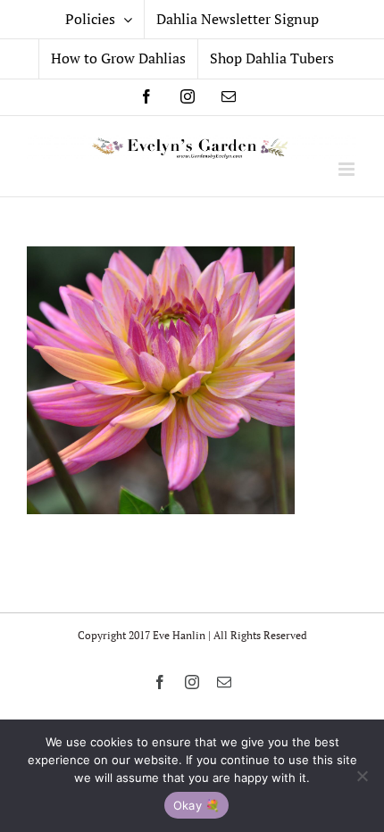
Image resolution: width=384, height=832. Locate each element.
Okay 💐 (197, 805)
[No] (362, 776)
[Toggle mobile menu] (347, 169)
